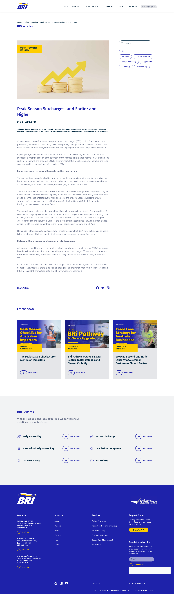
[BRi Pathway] (92, 460)
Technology (73, 347)
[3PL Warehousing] (19, 460)
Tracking (57, 535)
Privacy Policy (97, 583)
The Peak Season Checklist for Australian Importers (38, 358)
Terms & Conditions (137, 583)
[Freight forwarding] (19, 436)
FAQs (56, 530)
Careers (57, 526)
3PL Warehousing (31, 460)
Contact (121, 6)
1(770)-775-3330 (22, 563)
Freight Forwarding (31, 22)
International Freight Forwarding (104, 526)
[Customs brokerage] (92, 436)
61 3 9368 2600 (22, 545)
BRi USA (57, 545)
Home (66, 6)
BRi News (23, 347)
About (56, 521)
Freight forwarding (32, 436)
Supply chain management (109, 448)
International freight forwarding (38, 448)
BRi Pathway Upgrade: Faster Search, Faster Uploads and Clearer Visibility (84, 360)
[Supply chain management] (92, 448)
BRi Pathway (102, 460)
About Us (75, 6)
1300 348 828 (132, 6)
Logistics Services (91, 6)
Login (151, 590)
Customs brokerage (105, 436)
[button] (97, 287)
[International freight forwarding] (19, 448)
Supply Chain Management (102, 540)
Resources (109, 6)
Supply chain (121, 347)
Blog (56, 540)
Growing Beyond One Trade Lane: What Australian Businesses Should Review (131, 360)
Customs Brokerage (100, 535)
